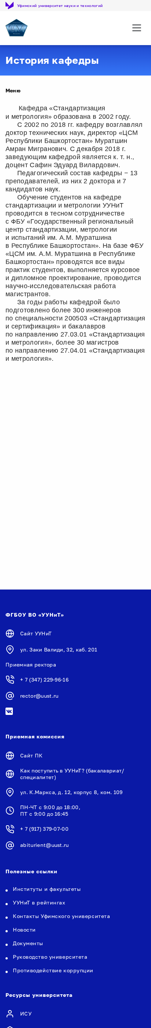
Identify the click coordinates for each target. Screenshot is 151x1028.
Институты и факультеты (47, 889)
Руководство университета (50, 957)
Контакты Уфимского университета (61, 916)
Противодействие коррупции (53, 970)
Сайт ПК (31, 755)
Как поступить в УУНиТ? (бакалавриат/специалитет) (72, 773)
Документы (28, 943)
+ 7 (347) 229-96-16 (44, 679)
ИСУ (26, 1013)
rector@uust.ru (39, 696)
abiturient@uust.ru (44, 845)
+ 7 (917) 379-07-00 (44, 829)
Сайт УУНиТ (36, 633)
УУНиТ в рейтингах (39, 902)
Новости (24, 929)
